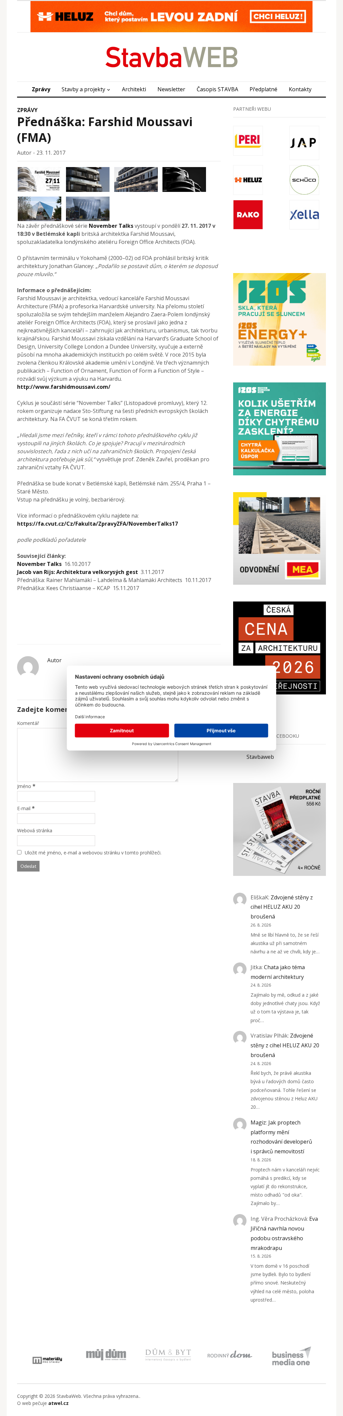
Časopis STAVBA (217, 89)
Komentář (28, 723)
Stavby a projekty (83, 89)
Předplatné (263, 89)
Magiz (258, 1122)
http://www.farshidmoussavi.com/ (64, 386)
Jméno (24, 786)
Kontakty (300, 89)
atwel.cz (58, 1403)
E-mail (23, 808)
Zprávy (41, 89)
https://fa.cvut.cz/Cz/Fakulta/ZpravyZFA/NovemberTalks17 (97, 523)
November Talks (111, 225)
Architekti (134, 89)
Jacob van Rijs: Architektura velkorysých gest (77, 572)
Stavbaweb (260, 757)
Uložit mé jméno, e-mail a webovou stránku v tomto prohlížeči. (93, 852)
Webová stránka (34, 830)
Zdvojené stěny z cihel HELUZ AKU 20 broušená (282, 907)
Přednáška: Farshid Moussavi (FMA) (105, 129)
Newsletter (171, 89)
